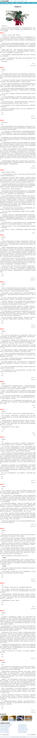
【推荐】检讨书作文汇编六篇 (23, 729)
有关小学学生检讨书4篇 (4, 730)
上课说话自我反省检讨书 (22, 726)
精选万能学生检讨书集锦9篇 (5, 726)
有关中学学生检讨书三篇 (22, 730)
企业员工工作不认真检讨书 (5, 732)
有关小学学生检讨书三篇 (22, 727)
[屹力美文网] (4, 1)
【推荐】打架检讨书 (6, 734)
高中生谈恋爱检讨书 (33, 734)
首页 (4, 4)
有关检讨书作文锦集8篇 (22, 732)
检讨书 (11, 4)
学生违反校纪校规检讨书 (4, 729)
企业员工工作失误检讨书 (4, 727)
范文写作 (7, 4)
